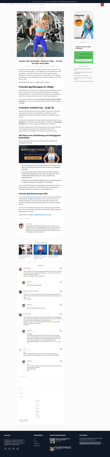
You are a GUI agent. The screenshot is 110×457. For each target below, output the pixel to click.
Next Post (59, 236)
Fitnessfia (27, 218)
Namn (20, 388)
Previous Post (22, 236)
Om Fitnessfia (41, 4)
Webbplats (21, 396)
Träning (18, 4)
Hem (7, 4)
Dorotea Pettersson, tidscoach (31, 290)
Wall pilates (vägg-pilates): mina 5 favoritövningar (83, 81)
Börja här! (12, 4)
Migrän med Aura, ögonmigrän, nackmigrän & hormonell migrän (40, 257)
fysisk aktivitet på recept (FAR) (32, 197)
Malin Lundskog (27, 268)
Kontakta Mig (36, 443)
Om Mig (35, 441)
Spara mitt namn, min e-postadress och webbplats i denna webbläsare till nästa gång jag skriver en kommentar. (38, 409)
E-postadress (21, 392)
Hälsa (26, 4)
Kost (22, 4)
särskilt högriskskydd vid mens (42, 214)
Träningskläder (33, 4)
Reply (61, 268)
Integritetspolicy (37, 445)
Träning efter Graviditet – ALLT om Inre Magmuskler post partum (25, 257)
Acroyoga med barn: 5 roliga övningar (81, 75)
